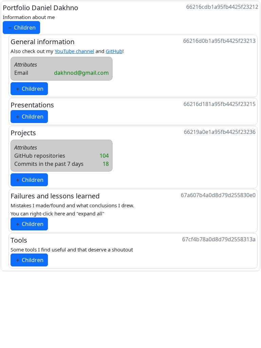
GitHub (114, 51)
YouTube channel (74, 51)
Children (24, 27)
